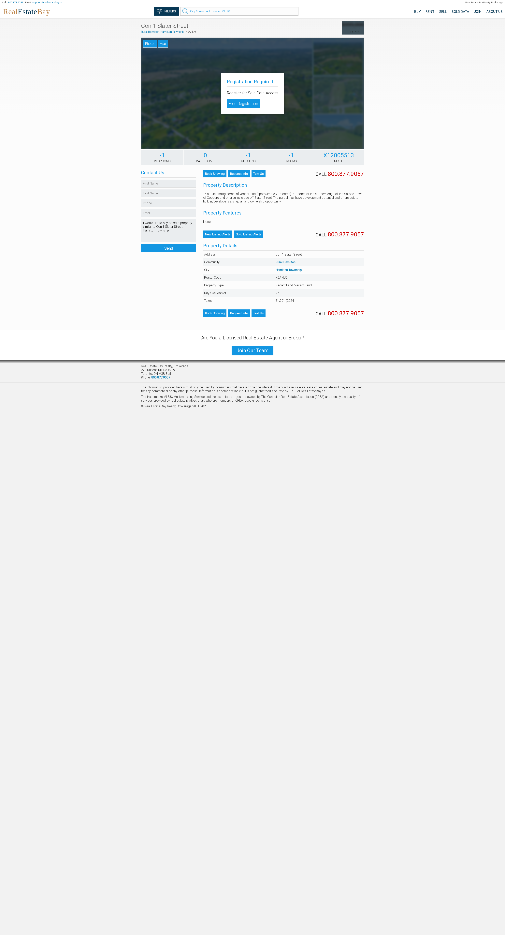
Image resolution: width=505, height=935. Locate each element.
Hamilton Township (172, 31)
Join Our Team (252, 350)
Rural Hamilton (150, 31)
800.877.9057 (15, 2)
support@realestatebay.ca (47, 2)
